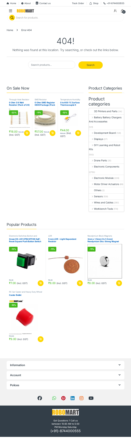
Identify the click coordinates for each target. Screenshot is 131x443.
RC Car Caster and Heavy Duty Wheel (25, 292)
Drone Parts (100, 160)
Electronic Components (106, 166)
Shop (95, 3)
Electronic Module (103, 177)
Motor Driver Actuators (106, 184)
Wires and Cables (103, 202)
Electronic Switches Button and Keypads (23, 237)
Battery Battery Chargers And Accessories (105, 119)
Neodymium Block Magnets (100, 236)
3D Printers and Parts (105, 111)
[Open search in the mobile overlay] (65, 18)
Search (90, 64)
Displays (98, 139)
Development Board (105, 132)
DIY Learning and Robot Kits (104, 147)
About (27, 3)
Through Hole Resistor (19, 99)
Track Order (78, 3)
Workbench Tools (103, 208)
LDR (50, 236)
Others (97, 190)
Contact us (44, 3)
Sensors (98, 196)
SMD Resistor (41, 99)
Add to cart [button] (27, 133)
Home (13, 3)
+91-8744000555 (115, 3)
